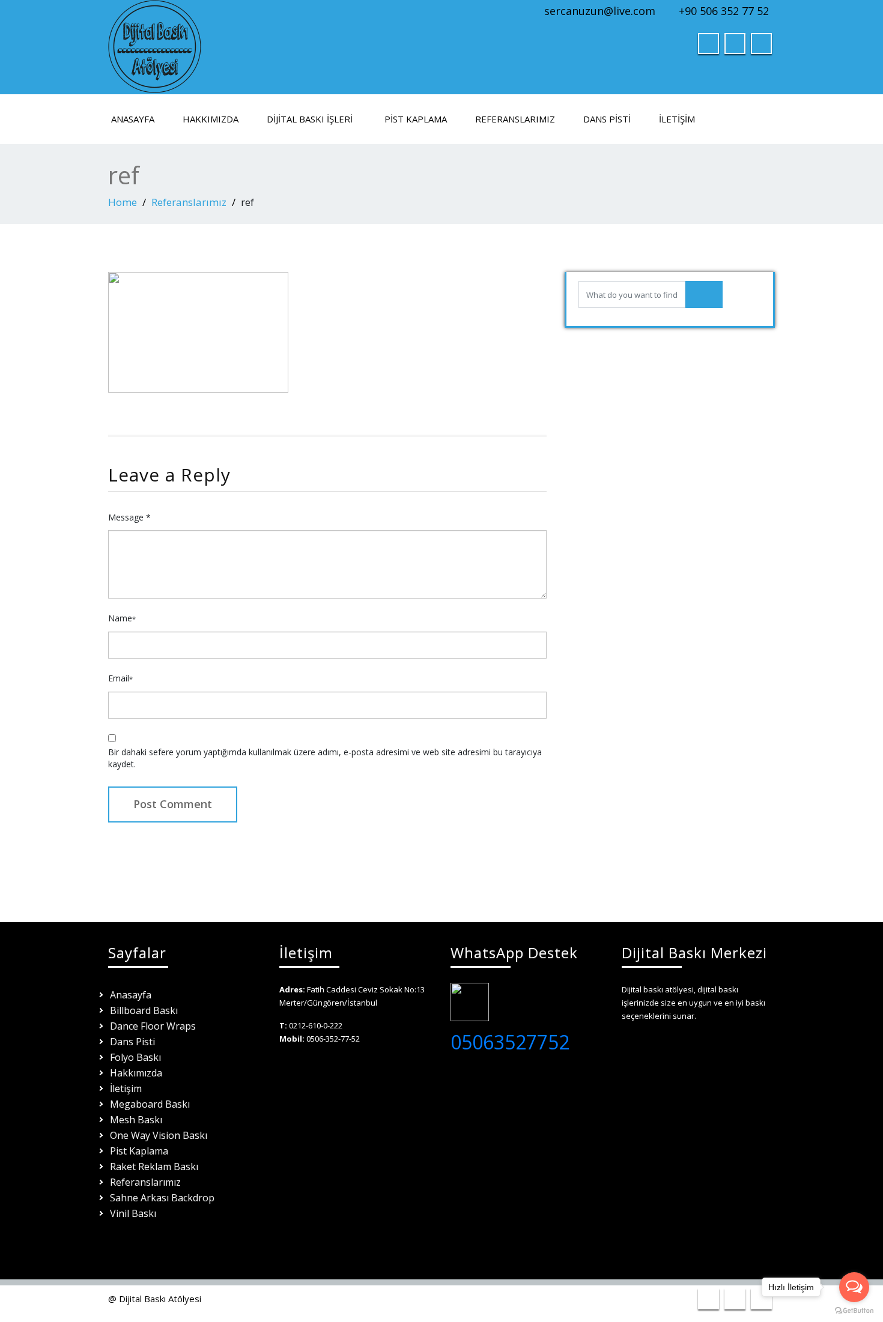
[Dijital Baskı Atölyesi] (154, 43)
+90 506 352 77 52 (724, 11)
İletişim (677, 119)
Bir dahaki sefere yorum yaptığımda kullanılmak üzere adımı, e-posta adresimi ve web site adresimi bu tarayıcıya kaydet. (325, 758)
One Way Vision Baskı (158, 1135)
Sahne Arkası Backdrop (162, 1198)
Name (122, 618)
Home (122, 202)
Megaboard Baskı (150, 1104)
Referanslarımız (515, 119)
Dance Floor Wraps (153, 1026)
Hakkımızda (210, 119)
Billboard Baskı (144, 1010)
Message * (129, 517)
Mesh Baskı (136, 1120)
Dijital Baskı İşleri (310, 119)
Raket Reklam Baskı (154, 1167)
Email (120, 678)
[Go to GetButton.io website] (854, 1310)
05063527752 (510, 1042)
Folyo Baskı (135, 1057)
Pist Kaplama (415, 119)
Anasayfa (132, 119)
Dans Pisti (607, 119)
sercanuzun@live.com (599, 11)
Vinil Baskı (133, 1213)
